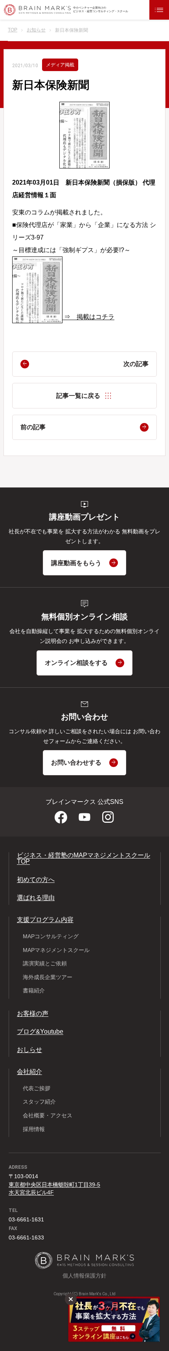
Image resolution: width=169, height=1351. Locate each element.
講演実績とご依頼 (45, 963)
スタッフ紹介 (39, 1101)
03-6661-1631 (26, 1219)
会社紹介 (29, 1071)
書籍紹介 (34, 990)
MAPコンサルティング (51, 936)
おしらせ (29, 1049)
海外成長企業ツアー (47, 977)
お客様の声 (32, 1013)
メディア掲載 (60, 65)
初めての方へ (36, 879)
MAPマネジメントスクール (56, 950)
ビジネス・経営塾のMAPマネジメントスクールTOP (83, 858)
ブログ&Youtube (40, 1031)
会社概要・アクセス (47, 1115)
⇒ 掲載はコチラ (89, 316)
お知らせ (36, 30)
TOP (12, 30)
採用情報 (34, 1129)
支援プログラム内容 (45, 919)
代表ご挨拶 (36, 1088)
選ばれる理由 (36, 897)
